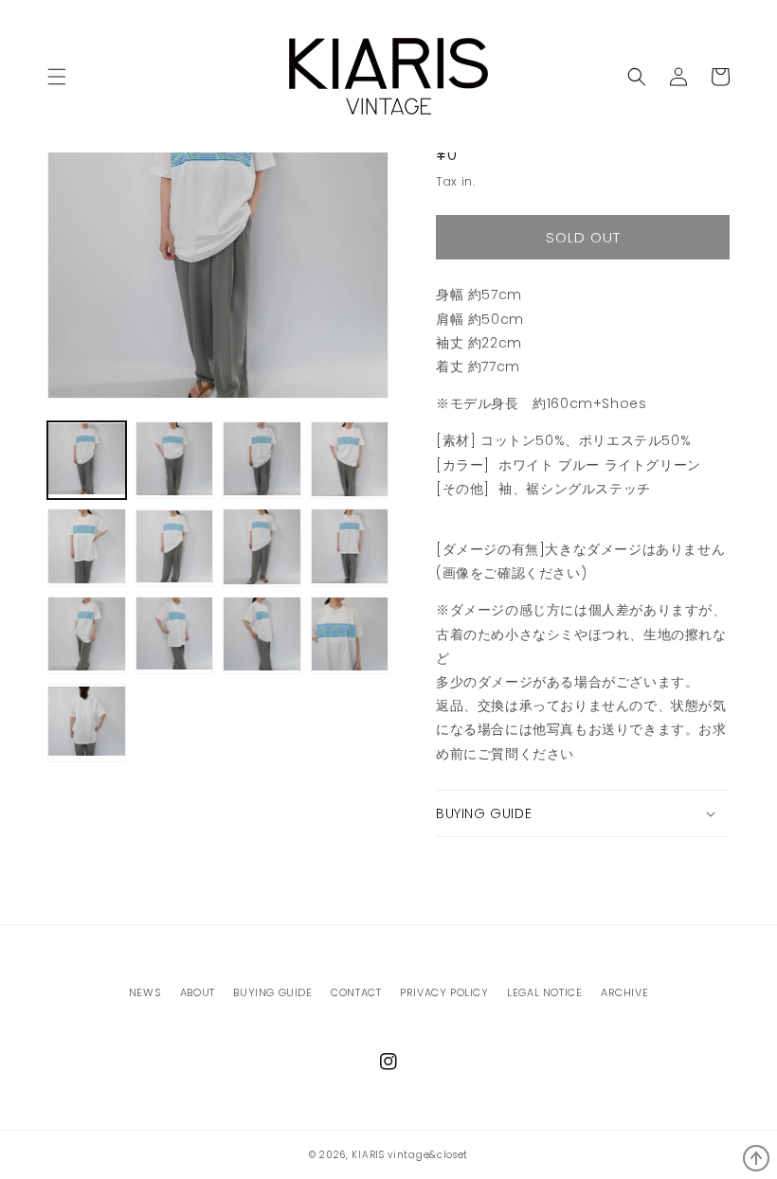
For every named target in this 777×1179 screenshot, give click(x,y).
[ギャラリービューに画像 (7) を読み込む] (262, 548)
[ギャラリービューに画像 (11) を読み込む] (262, 636)
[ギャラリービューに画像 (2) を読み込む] (175, 460)
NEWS (145, 992)
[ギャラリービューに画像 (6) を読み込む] (175, 548)
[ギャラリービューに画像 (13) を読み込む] (86, 723)
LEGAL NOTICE (544, 992)
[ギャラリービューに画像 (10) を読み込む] (175, 636)
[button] (637, 77)
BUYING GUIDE (272, 992)
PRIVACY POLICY (444, 992)
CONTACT (356, 992)
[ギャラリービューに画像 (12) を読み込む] (350, 636)
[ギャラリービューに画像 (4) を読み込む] (350, 460)
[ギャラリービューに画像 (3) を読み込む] (262, 460)
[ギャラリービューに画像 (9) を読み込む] (86, 636)
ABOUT (197, 992)
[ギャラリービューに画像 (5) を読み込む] (86, 548)
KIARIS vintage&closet (410, 1155)
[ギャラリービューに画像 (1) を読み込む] (86, 460)
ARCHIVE (624, 992)
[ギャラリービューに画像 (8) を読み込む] (350, 548)
